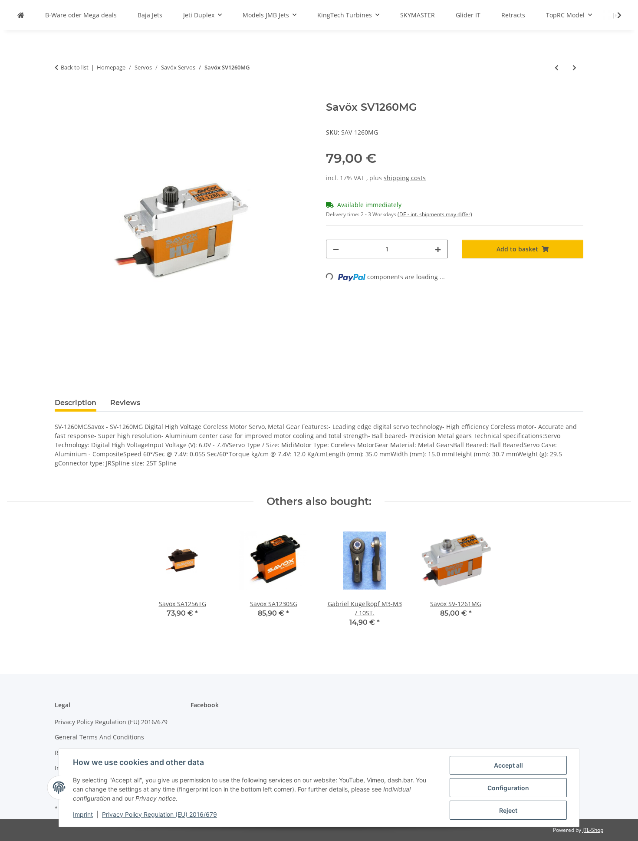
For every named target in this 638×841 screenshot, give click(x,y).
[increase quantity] (437, 249)
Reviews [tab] (125, 403)
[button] (613, 15)
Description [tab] (75, 403)
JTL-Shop (592, 830)
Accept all (508, 765)
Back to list (75, 67)
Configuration (508, 788)
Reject (508, 810)
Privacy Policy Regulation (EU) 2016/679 (159, 814)
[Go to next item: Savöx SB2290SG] (574, 67)
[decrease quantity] (335, 249)
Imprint (83, 814)
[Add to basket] (62, 96)
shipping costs (405, 178)
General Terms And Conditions (99, 737)
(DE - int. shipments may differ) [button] (435, 214)
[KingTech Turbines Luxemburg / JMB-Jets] (21, 15)
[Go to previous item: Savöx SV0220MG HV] (557, 67)
